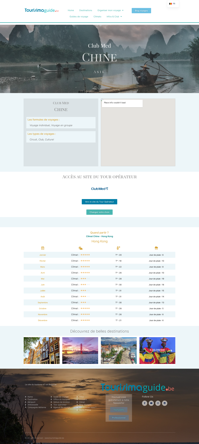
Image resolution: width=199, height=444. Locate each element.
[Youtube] (151, 403)
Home (71, 10)
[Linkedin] (164, 403)
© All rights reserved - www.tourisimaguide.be (44, 438)
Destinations (85, 10)
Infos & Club (113, 16)
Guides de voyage (79, 16)
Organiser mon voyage (109, 10)
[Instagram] (158, 403)
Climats (97, 16)
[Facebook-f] (144, 403)
